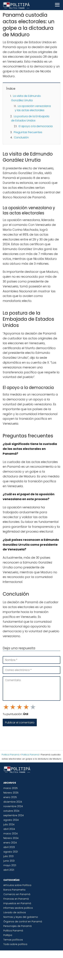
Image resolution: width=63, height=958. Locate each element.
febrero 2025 (10, 792)
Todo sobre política (15, 944)
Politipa (7, 935)
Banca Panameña (14, 889)
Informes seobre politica (18, 908)
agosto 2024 (11, 820)
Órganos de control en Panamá (22, 921)
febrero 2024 (10, 838)
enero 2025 (10, 797)
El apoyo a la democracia (36, 126)
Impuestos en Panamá (17, 903)
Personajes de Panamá (17, 926)
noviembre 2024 (13, 806)
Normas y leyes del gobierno (20, 917)
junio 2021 (9, 860)
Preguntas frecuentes (28, 132)
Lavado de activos (14, 912)
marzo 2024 (10, 833)
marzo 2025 (10, 788)
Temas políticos (13, 939)
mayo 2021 (9, 865)
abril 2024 (9, 829)
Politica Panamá (13, 930)
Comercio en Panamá (16, 894)
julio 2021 (8, 856)
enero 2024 (10, 842)
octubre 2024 (11, 811)
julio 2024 (8, 824)
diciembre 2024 (12, 801)
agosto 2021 (10, 851)
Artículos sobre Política (17, 885)
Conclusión (21, 137)
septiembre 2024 (13, 815)
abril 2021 (8, 870)
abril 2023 (9, 847)
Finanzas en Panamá (16, 898)
